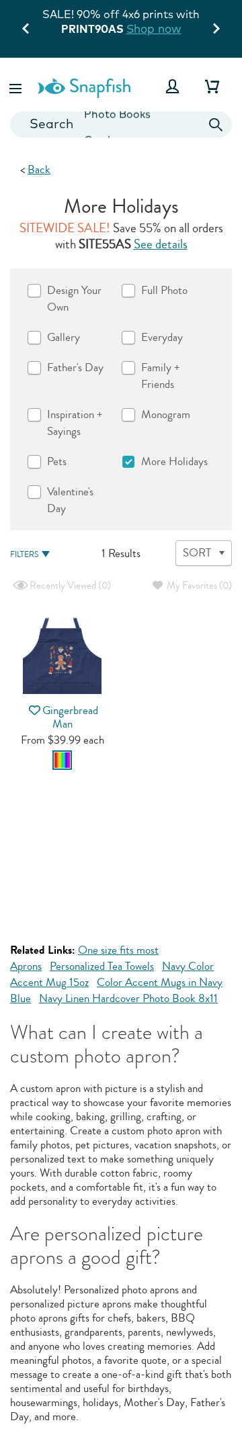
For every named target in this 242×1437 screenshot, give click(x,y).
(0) (69, 586)
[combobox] (121, 124)
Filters (24, 554)
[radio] (62, 760)
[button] (17, 86)
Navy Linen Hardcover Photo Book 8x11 (128, 998)
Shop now (154, 28)
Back (39, 169)
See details (161, 244)
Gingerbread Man (70, 717)
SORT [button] (197, 552)
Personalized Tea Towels (102, 966)
